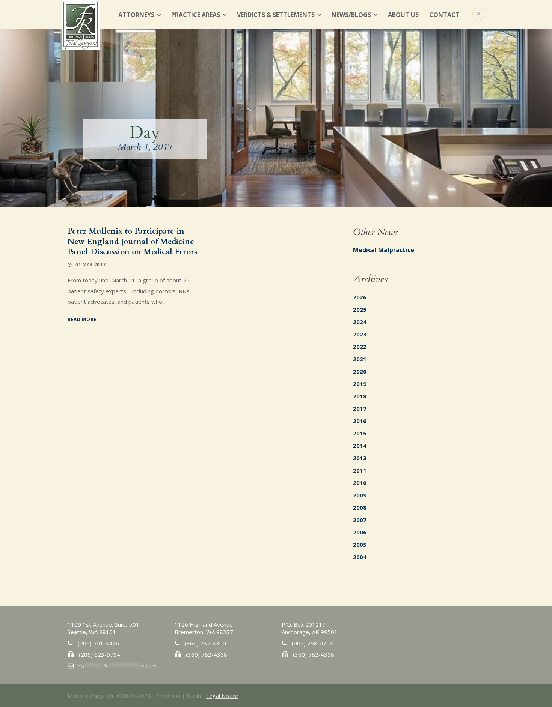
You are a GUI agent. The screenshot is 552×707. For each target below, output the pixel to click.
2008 (359, 507)
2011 (359, 470)
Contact (444, 15)
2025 (359, 309)
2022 (359, 346)
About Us (403, 15)
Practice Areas (195, 15)
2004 (359, 557)
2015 (359, 433)
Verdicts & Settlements (276, 15)
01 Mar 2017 (90, 264)
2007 (359, 520)
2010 (359, 482)
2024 (359, 322)
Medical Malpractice (383, 250)
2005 (359, 544)
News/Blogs (351, 15)
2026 (359, 297)
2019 (359, 383)
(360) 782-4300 (205, 643)
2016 (359, 421)
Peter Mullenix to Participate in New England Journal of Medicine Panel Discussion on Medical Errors (132, 241)
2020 (359, 371)
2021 (359, 359)
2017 (359, 408)
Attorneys (136, 15)
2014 (359, 445)
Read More (82, 319)
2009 (359, 495)
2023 (359, 334)
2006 (359, 532)
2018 (359, 396)
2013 (359, 458)
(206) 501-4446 (98, 643)
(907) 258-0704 (312, 643)
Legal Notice (222, 695)
